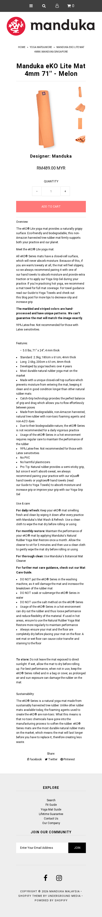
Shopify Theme (30, 896)
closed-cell (60, 256)
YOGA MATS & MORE (41, 47)
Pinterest (69, 759)
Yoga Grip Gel (54, 279)
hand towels (29, 274)
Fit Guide (51, 804)
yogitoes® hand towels (51, 480)
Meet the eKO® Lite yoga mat (35, 249)
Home (21, 47)
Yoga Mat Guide (51, 809)
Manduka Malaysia (64, 891)
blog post (28, 297)
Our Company (51, 823)
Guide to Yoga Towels (42, 293)
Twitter (52, 759)
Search (51, 800)
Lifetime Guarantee (51, 814)
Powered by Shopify (51, 900)
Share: (51, 753)
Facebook (35, 759)
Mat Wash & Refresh (50, 519)
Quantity (51, 181)
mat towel (25, 288)
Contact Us (51, 818)
